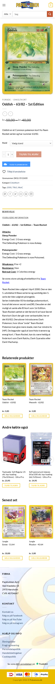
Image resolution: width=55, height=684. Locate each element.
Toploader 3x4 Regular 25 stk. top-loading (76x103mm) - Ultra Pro (14, 474)
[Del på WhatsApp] (4, 194)
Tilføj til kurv (29, 154)
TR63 (14, 187)
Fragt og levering (10, 645)
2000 (9, 187)
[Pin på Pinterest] (26, 194)
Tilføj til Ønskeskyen (18, 165)
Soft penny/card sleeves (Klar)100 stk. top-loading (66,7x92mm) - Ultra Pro (40, 474)
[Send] (50, 14)
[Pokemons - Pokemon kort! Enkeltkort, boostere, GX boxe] (27, 5)
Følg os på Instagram (12, 623)
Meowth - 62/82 (36, 402)
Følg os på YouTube (12, 619)
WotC (20, 187)
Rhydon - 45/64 (36, 544)
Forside (6, 100)
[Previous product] (10, 113)
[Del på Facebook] (10, 194)
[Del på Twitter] (15, 194)
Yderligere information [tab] (15, 217)
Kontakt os (7, 611)
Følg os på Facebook (12, 615)
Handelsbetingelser (12, 652)
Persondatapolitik (11, 649)
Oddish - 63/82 (9, 402)
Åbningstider (8, 641)
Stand (4, 143)
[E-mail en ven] (20, 194)
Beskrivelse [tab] (8, 211)
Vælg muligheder (12, 416)
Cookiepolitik (9, 656)
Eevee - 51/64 (8, 544)
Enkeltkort (20, 100)
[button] (4, 5)
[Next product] (4, 113)
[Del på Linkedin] (31, 194)
